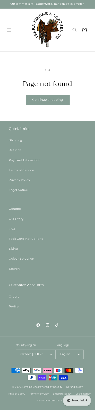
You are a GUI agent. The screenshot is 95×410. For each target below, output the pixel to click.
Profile (14, 306)
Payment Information (24, 160)
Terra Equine (30, 387)
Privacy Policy (19, 180)
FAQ (12, 228)
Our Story (16, 219)
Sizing (13, 248)
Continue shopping (47, 99)
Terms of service (39, 394)
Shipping (15, 140)
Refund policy (74, 387)
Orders (14, 296)
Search (14, 268)
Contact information (49, 400)
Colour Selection (21, 258)
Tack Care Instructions (26, 238)
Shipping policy (62, 394)
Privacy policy (16, 394)
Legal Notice (18, 190)
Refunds (15, 150)
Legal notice (83, 394)
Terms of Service (21, 170)
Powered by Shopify (50, 387)
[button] (9, 30)
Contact (15, 208)
